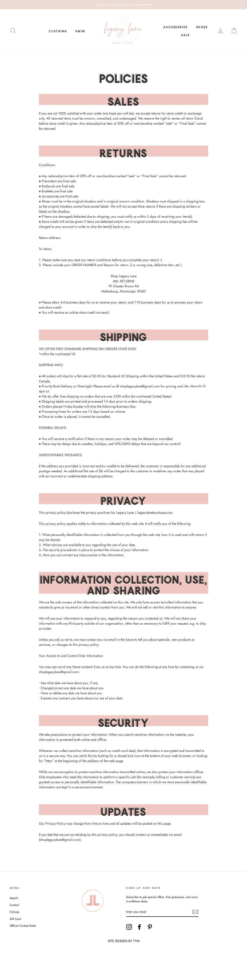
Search (14, 898)
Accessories (175, 26)
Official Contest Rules (23, 926)
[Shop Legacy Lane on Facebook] (139, 927)
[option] (123, 4)
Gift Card (15, 919)
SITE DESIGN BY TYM (123, 940)
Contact (14, 905)
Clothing (58, 30)
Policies (14, 912)
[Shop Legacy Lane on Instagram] (129, 927)
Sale (185, 34)
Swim (80, 30)
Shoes (202, 26)
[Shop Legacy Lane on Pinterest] (150, 927)
